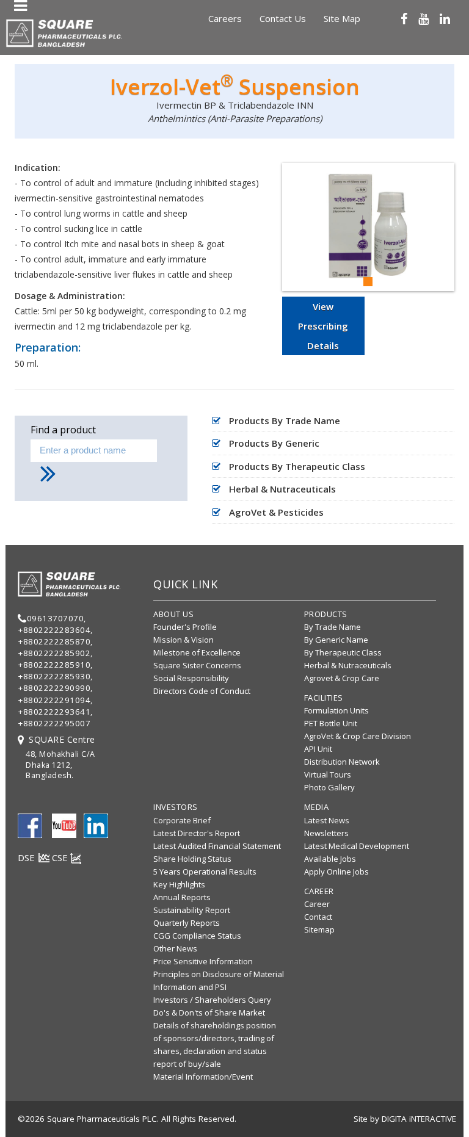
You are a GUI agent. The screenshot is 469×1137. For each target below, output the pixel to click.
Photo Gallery (329, 787)
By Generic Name (336, 639)
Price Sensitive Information (203, 961)
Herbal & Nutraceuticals (347, 665)
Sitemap (319, 929)
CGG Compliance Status (197, 935)
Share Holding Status (192, 858)
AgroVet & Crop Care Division (357, 736)
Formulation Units (336, 710)
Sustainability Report (191, 909)
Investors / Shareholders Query (212, 999)
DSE (27, 857)
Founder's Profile (185, 626)
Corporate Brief (182, 820)
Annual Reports (182, 897)
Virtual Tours (327, 774)
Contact (318, 916)
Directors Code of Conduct (201, 690)
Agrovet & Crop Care (341, 678)
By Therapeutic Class (343, 652)
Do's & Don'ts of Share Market (209, 1012)
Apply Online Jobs (336, 871)
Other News (175, 948)
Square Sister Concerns (197, 665)
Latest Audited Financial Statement (217, 845)
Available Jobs (330, 858)
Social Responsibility (191, 678)
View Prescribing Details (323, 326)
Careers (225, 18)
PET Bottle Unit (330, 723)
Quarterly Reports (186, 922)
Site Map (342, 18)
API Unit (318, 748)
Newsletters (326, 833)
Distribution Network (342, 761)
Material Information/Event (203, 1076)
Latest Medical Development (356, 845)
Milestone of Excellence (197, 652)
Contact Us (283, 18)
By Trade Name (332, 626)
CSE (61, 857)
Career (317, 903)
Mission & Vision (183, 639)
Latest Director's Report (196, 833)
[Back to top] (454, 1112)
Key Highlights (179, 884)
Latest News (326, 820)
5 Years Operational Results (204, 871)
